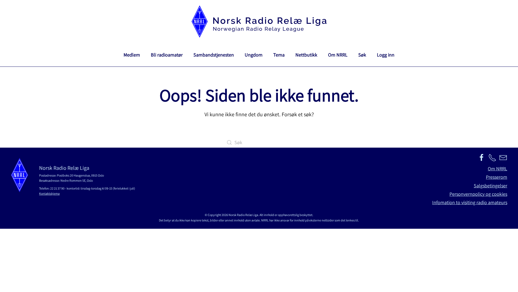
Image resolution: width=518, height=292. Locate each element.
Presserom (496, 177)
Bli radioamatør (167, 55)
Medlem (132, 55)
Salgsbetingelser (490, 185)
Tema (279, 55)
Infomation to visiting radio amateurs (469, 202)
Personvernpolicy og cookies (478, 194)
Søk (362, 55)
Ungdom (254, 55)
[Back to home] (259, 21)
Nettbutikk (306, 55)
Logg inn (385, 55)
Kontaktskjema (49, 193)
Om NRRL (337, 55)
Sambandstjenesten (213, 55)
